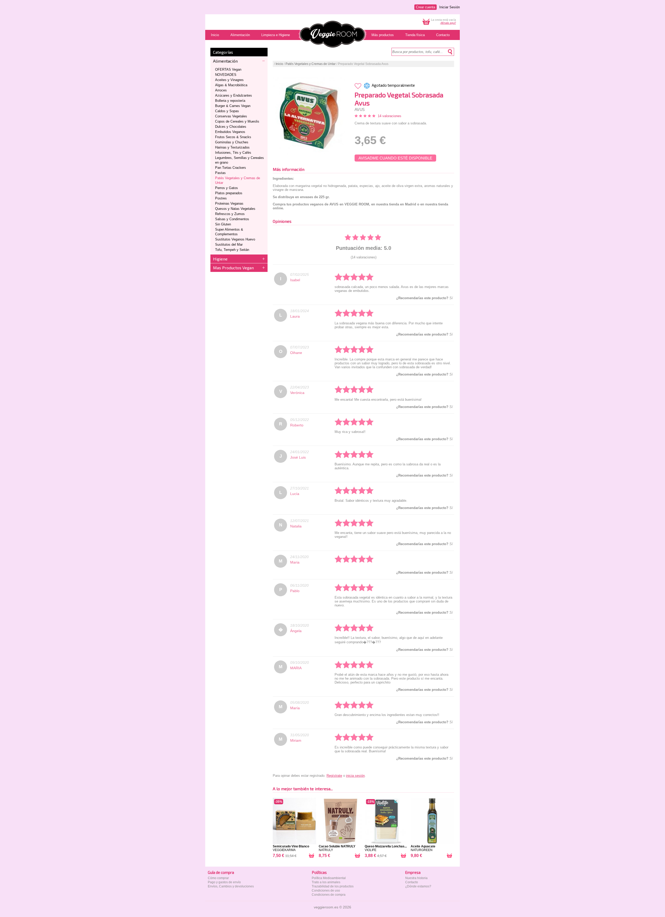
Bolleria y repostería (230, 101)
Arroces (221, 90)
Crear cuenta (425, 7)
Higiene (220, 258)
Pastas (220, 173)
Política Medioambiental (329, 878)
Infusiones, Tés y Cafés (233, 153)
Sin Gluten (223, 224)
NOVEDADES (225, 75)
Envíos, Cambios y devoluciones (231, 886)
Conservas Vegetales (231, 116)
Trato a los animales (326, 882)
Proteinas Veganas (229, 203)
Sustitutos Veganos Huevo (235, 239)
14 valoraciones (389, 116)
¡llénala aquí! (448, 22)
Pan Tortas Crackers (230, 168)
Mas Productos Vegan (233, 267)
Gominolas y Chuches (231, 142)
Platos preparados (228, 193)
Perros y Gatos (226, 188)
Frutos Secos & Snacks (233, 137)
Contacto (411, 882)
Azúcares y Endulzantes (233, 95)
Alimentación (225, 60)
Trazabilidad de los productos (333, 886)
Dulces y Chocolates (230, 127)
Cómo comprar (218, 878)
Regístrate (334, 776)
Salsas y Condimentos (232, 219)
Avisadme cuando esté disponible (395, 158)
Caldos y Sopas (227, 111)
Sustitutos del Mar (229, 244)
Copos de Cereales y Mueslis (237, 121)
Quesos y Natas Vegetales (235, 209)
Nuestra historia (416, 878)
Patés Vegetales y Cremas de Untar (310, 64)
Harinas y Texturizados (232, 147)
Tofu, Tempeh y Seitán (232, 250)
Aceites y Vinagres (229, 80)
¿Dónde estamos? (418, 886)
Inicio (279, 64)
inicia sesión (355, 776)
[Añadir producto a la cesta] (311, 857)
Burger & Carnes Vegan (232, 106)
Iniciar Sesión (449, 7)
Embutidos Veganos (230, 132)
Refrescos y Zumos (230, 214)
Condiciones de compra (328, 894)
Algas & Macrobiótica (231, 85)
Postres (221, 198)
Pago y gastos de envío (224, 882)
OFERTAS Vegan (228, 69)
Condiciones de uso (326, 890)
